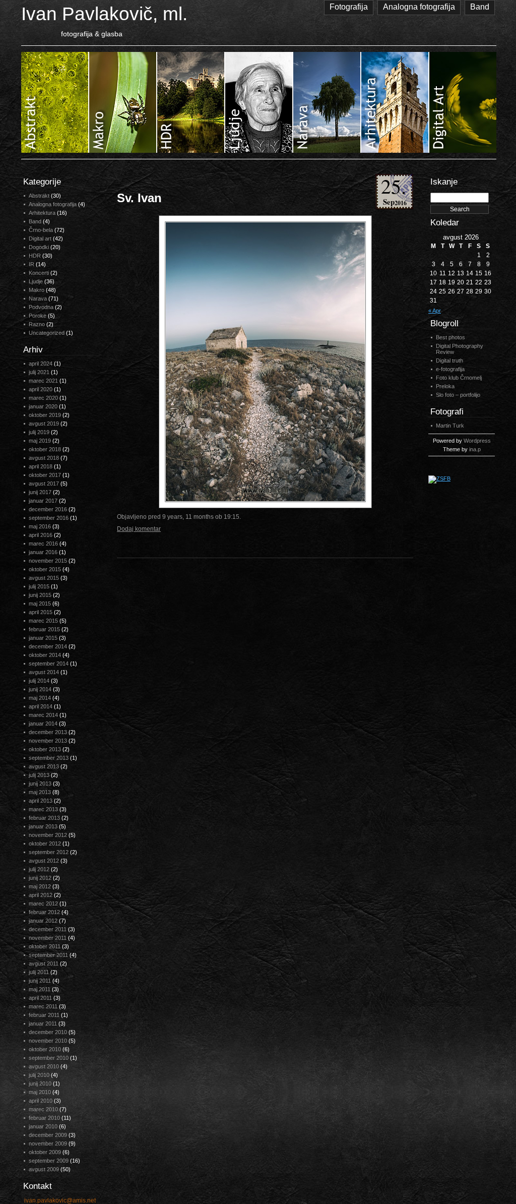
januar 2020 (43, 406)
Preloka (445, 386)
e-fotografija (450, 369)
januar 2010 (43, 1126)
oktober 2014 (45, 655)
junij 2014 (40, 689)
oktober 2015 (45, 569)
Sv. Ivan (139, 198)
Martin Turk (450, 426)
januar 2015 (43, 638)
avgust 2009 (44, 1169)
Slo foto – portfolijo (458, 395)
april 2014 (40, 706)
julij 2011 (39, 972)
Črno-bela (41, 230)
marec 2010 (43, 1109)
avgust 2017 (44, 483)
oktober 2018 (45, 449)
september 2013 (49, 758)
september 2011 (48, 955)
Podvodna (41, 307)
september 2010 (49, 1058)
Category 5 (327, 102)
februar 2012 (44, 912)
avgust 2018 (44, 458)
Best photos (450, 337)
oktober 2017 (45, 475)
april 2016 (40, 535)
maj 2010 (40, 1092)
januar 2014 (43, 723)
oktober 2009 (45, 1152)
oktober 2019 (45, 415)
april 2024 (40, 363)
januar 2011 (43, 1023)
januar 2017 (43, 501)
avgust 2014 (44, 672)
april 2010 (40, 1101)
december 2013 (48, 732)
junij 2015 (40, 595)
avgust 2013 (44, 766)
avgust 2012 (44, 861)
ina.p (475, 449)
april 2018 (40, 466)
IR (31, 264)
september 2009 (49, 1161)
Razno (37, 324)
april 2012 (40, 895)
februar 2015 (44, 629)
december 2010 (48, 1032)
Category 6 (395, 102)
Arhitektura (42, 213)
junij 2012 (40, 878)
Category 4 (259, 102)
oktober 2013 (45, 749)
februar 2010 (44, 1118)
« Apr (434, 311)
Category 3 (191, 102)
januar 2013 (43, 826)
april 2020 (40, 389)
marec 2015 (43, 621)
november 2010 (48, 1041)
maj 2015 (40, 603)
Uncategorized (46, 333)
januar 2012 (43, 921)
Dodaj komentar (139, 528)
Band (479, 7)
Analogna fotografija (419, 7)
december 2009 (48, 1135)
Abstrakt (39, 196)
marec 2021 (43, 381)
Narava (38, 298)
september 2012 (49, 852)
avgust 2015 (44, 578)
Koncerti (39, 273)
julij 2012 (39, 869)
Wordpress (477, 441)
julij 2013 (39, 775)
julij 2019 (39, 432)
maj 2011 (39, 989)
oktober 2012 (45, 843)
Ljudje (36, 281)
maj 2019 (40, 441)
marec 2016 (43, 543)
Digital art (40, 238)
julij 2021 (39, 372)
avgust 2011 (43, 963)
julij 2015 (39, 586)
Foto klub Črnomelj (459, 378)
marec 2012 (43, 903)
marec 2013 (43, 809)
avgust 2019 (44, 423)
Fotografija (349, 7)
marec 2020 (43, 398)
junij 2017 (40, 492)
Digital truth (449, 360)
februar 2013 (44, 818)
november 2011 (48, 938)
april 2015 (40, 612)
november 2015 (48, 561)
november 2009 (48, 1143)
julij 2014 (39, 681)
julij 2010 (39, 1075)
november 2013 (48, 741)
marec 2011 (43, 1006)
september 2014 (49, 663)
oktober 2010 (45, 1049)
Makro (36, 290)
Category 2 (123, 102)
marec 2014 (43, 715)
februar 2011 (44, 1015)
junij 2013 (40, 783)
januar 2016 (43, 552)
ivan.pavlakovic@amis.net (60, 1200)
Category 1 (55, 102)
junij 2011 (40, 981)
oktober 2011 (44, 946)
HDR (35, 256)
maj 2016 (40, 526)
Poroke (37, 316)
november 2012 (48, 835)
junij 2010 (40, 1083)
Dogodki (39, 247)
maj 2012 (40, 886)
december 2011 (48, 929)
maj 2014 (40, 698)
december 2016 (48, 509)
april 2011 (40, 998)
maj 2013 (40, 792)
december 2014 (48, 646)
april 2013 (40, 801)
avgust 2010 (44, 1066)
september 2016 (49, 518)
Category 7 (462, 102)
